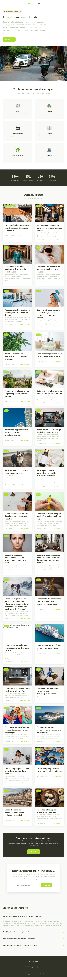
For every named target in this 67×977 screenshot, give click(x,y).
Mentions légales (30, 967)
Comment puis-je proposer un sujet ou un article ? (20, 945)
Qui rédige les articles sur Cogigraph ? (16, 932)
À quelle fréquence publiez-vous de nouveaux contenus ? (22, 917)
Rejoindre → (33, 851)
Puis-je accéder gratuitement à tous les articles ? (19, 938)
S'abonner (46, 885)
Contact (39, 967)
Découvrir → (9, 39)
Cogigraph (33, 961)
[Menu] (39, 3)
